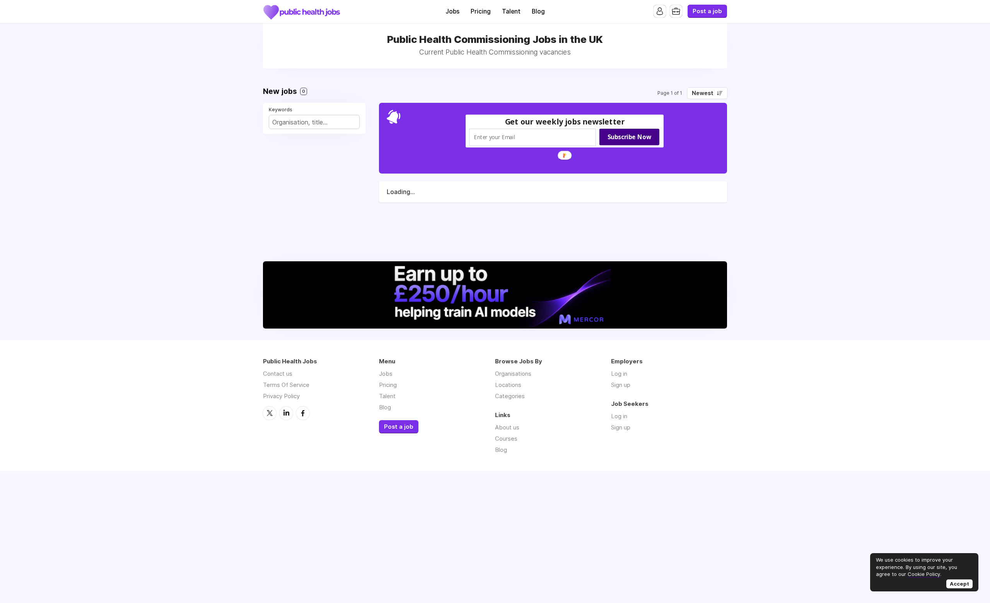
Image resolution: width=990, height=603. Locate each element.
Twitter (269, 413)
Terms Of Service (286, 384)
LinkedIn (286, 413)
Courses (506, 438)
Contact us (277, 373)
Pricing (481, 11)
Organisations (513, 373)
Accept (959, 584)
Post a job (707, 11)
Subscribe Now (629, 137)
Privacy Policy (281, 396)
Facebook (302, 413)
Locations (508, 384)
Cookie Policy (924, 574)
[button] (565, 121)
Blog (538, 11)
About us (507, 427)
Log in (619, 373)
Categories (510, 396)
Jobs (452, 11)
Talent (511, 11)
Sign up (620, 384)
